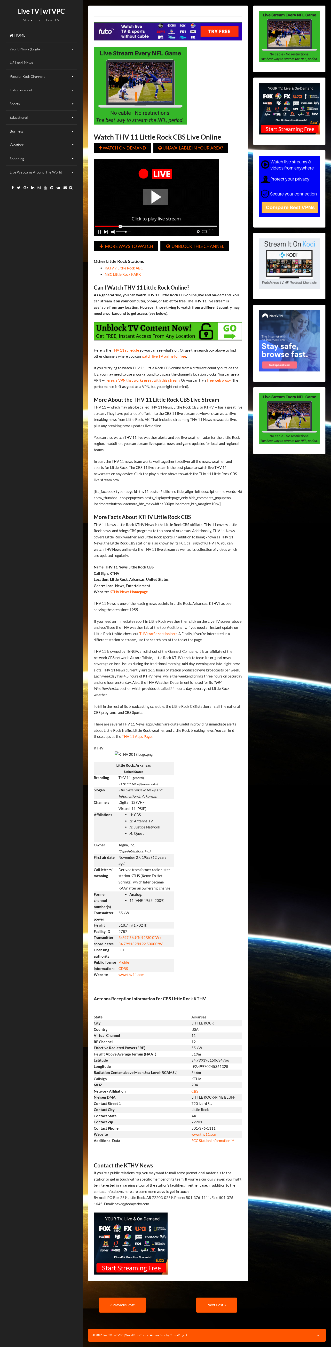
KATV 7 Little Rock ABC (124, 268)
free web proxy (219, 380)
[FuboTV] (131, 1278)
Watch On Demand (122, 147)
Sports (15, 104)
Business (16, 131)
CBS (194, 1091)
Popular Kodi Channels (27, 76)
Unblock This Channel (195, 246)
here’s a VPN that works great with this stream (142, 380)
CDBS (123, 968)
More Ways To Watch (126, 246)
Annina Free (158, 1335)
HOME (19, 35)
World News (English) (27, 49)
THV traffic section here (158, 633)
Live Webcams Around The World (36, 172)
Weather (17, 144)
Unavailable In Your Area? (190, 147)
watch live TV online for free (164, 356)
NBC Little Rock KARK (123, 274)
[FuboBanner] (168, 44)
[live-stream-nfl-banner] (140, 128)
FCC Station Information (211, 1140)
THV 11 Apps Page (137, 736)
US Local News (21, 62)
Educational (19, 117)
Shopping (17, 158)
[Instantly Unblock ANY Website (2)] (168, 344)
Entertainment (21, 90)
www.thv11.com (131, 974)
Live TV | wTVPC (41, 11)
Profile (123, 962)
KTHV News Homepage (128, 592)
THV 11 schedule (125, 350)
